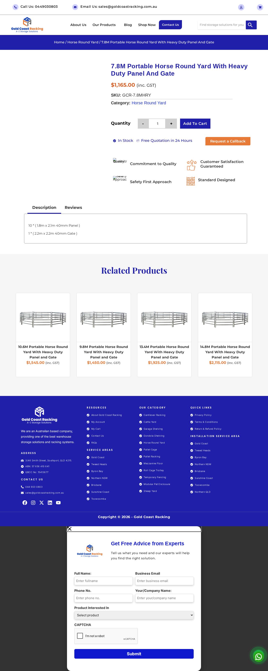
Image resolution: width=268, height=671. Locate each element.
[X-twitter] (41, 503)
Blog (128, 25)
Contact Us (170, 25)
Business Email (148, 573)
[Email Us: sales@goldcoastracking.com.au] (75, 7)
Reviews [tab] (73, 207)
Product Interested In (92, 607)
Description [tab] (44, 207)
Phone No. (83, 590)
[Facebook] (25, 503)
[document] (134, 598)
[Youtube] (58, 503)
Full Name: (83, 573)
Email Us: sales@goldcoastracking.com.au (118, 7)
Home (59, 42)
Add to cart (195, 123)
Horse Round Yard (82, 42)
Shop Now (147, 25)
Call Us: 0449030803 (39, 7)
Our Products (104, 25)
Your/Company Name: (154, 590)
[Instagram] (33, 503)
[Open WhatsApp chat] (258, 655)
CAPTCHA (82, 624)
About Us (78, 25)
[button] (105, 25)
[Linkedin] (50, 503)
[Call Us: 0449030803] (15, 7)
